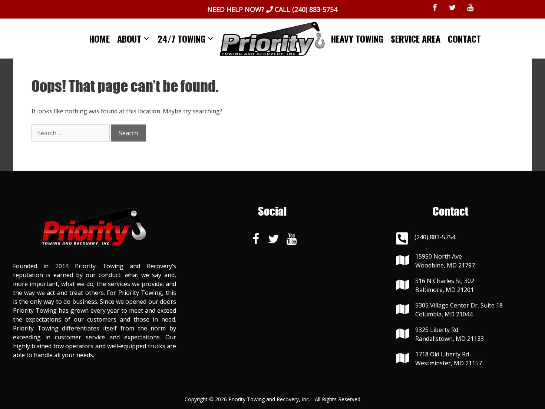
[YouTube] (470, 8)
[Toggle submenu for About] (146, 38)
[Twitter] (452, 8)
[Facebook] (434, 8)
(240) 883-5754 (314, 9)
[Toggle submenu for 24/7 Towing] (210, 38)
